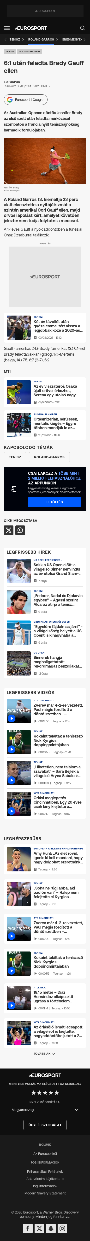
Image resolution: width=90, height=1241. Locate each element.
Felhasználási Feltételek (45, 1171)
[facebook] (28, 1228)
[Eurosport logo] (30, 28)
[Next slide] (84, 39)
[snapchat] (51, 1228)
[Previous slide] (6, 39)
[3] (45, 1093)
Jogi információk (45, 1186)
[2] (39, 1093)
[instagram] (62, 1228)
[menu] (82, 28)
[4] (51, 1093)
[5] (57, 1093)
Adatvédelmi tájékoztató (45, 1179)
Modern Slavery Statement (45, 1193)
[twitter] (39, 1228)
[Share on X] (8, 530)
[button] (7, 28)
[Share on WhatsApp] (20, 530)
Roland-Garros (30, 51)
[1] (33, 1093)
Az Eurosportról (45, 1154)
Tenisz (10, 51)
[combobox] (45, 1110)
